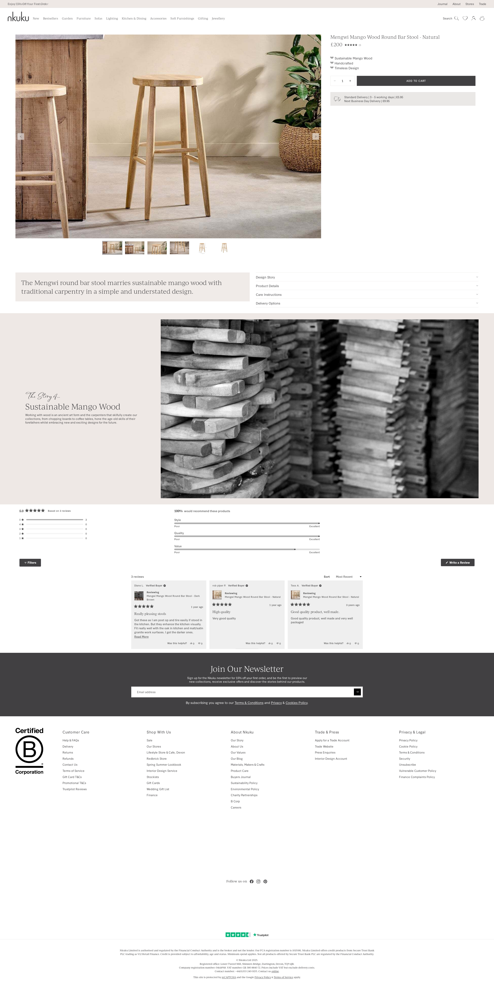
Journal (442, 4)
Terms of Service (74, 771)
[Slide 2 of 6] (134, 247)
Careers (236, 807)
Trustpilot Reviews (75, 789)
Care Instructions (269, 294)
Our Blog (237, 758)
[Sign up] (357, 691)
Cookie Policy (408, 746)
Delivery (68, 746)
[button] (410, 44)
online (275, 971)
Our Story (237, 740)
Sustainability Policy (244, 783)
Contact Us (70, 764)
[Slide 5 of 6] (201, 247)
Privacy (276, 702)
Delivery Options (268, 303)
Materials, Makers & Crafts (247, 764)
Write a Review (462, 563)
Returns (68, 752)
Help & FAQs (71, 740)
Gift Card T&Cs (72, 777)
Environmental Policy (245, 789)
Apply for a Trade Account (332, 740)
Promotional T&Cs (74, 783)
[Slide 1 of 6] (112, 247)
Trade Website (324, 746)
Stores (469, 4)
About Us (237, 746)
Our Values (238, 752)
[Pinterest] (265, 881)
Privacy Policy (408, 740)
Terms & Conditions (249, 702)
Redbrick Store (157, 758)
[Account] (473, 18)
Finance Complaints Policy (417, 777)
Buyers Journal (241, 777)
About (457, 4)
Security (404, 758)
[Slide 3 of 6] (157, 247)
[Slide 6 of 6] (224, 247)
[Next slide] (315, 136)
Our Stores (154, 746)
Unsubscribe (407, 764)
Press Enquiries (325, 752)
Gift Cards (153, 783)
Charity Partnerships (244, 795)
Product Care (240, 771)
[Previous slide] (21, 136)
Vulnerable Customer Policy (417, 771)
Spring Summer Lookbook (164, 764)
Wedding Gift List (158, 789)
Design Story (265, 277)
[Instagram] (258, 881)
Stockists (153, 777)
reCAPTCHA (229, 977)
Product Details (267, 285)
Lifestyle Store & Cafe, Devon (166, 752)
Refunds (68, 758)
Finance (152, 795)
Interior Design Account (331, 758)
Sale (149, 740)
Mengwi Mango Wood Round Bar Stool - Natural (253, 596)
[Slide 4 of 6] (179, 247)
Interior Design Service (162, 771)
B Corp (235, 801)
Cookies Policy (296, 702)
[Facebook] (251, 881)
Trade (482, 4)
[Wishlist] (465, 18)
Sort (327, 577)
